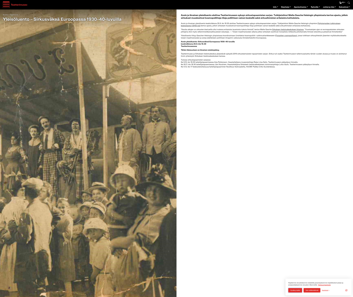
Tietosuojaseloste (324, 285)
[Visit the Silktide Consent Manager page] (346, 290)
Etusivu (5, 15)
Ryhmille (314, 7)
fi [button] (343, 2)
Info (275, 7)
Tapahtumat (14, 15)
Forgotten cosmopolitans (286, 36)
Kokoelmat (343, 7)
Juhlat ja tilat (328, 7)
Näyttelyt (285, 7)
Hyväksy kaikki (295, 290)
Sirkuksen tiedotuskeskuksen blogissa (288, 29)
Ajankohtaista (300, 7)
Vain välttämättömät (312, 290)
